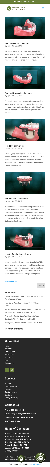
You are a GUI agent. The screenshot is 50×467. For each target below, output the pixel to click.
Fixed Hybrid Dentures (14, 146)
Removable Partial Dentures (17, 43)
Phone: (14, 410)
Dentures (8, 395)
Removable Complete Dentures (18, 93)
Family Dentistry (11, 398)
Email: (20, 414)
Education (9, 357)
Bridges (8, 383)
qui (9, 46)
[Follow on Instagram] (12, 370)
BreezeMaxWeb (35, 464)
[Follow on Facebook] (7, 370)
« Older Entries (11, 281)
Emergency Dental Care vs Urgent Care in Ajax (23, 323)
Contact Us (9, 363)
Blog (6, 360)
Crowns (8, 389)
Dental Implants (11, 392)
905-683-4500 (29, 2)
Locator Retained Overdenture (18, 254)
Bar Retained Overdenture (16, 199)
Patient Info (9, 354)
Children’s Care (11, 386)
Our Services (10, 351)
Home (7, 346)
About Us (8, 349)
